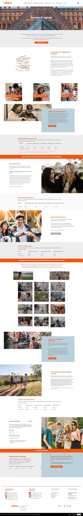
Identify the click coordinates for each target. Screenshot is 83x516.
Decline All (74, 514)
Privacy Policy (38, 514)
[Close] (81, 514)
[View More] (23, 278)
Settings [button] (69, 514)
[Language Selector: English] (79, 3)
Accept (79, 514)
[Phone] (64, 506)
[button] (28, 3)
